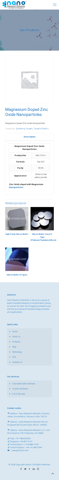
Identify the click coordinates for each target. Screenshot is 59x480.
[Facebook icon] (21, 469)
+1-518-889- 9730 (31, 444)
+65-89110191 (26, 441)
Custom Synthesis (20, 388)
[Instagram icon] (38, 469)
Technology (17, 352)
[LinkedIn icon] (33, 469)
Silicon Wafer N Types (17, 275)
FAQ (14, 357)
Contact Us (17, 362)
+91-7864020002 (23, 438)
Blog (14, 347)
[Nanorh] (14, 5)
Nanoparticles (16, 187)
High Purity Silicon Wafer (16, 234)
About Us (16, 336)
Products (16, 342)
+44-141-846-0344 (34, 447)
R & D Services (18, 394)
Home (14, 331)
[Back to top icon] (52, 473)
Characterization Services (23, 383)
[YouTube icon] (29, 469)
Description (29, 137)
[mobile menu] (54, 4)
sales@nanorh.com (20, 450)
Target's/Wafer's (41, 128)
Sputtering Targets (24, 128)
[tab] (29, 136)
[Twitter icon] (25, 469)
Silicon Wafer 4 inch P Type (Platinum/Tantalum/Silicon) (43, 237)
